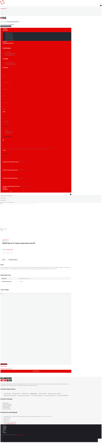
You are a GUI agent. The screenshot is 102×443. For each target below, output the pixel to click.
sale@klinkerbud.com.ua (11, 423)
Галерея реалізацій (10, 62)
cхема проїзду (3, 8)
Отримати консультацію (6, 26)
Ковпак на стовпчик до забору (54, 393)
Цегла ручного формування (62, 395)
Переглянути (36, 371)
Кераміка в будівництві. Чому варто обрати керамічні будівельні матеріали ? (34, 144)
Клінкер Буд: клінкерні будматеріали (6, 195)
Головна (4, 426)
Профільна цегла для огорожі (23, 395)
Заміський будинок (10, 55)
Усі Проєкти (8, 52)
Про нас (4, 430)
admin (27, 161)
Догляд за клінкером (7, 186)
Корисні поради (14, 170)
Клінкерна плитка (25, 393)
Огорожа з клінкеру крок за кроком (17, 174)
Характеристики (13, 259)
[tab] (3, 260)
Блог (4, 431)
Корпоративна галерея (11, 64)
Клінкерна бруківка (16, 393)
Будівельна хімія (7, 393)
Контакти (4, 432)
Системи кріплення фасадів (37, 395)
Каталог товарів (2, 197)
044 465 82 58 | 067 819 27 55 (13, 21)
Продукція (5, 427)
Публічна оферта (19, 434)
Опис (3, 259)
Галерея (4, 428)
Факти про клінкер (15, 162)
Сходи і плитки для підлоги (49, 395)
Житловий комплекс (10, 53)
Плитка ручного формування (10, 395)
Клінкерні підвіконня (42, 393)
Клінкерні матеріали (7, 162)
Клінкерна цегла (3, 200)
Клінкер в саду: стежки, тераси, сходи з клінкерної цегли (26, 182)
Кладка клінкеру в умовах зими (16, 166)
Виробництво (6, 403)
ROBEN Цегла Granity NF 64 (6, 368)
